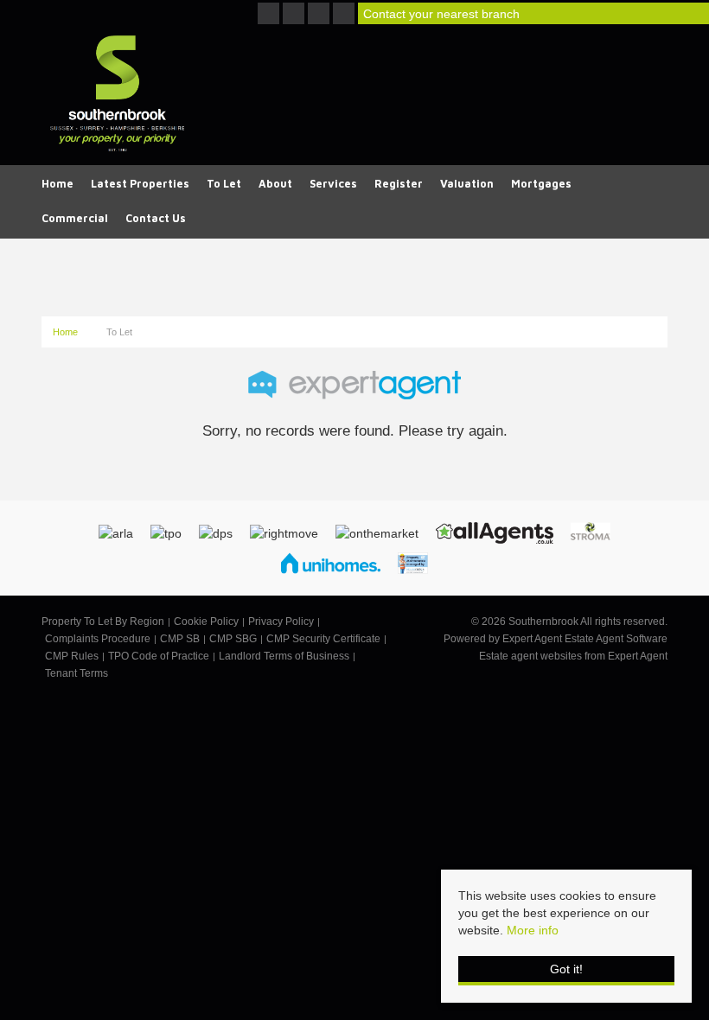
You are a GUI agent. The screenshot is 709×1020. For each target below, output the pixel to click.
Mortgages (541, 183)
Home (57, 183)
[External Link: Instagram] (320, 15)
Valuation (467, 183)
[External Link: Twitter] (295, 15)
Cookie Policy (206, 621)
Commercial (75, 218)
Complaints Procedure (97, 639)
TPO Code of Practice (158, 656)
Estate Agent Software (616, 639)
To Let (224, 183)
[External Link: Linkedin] (345, 15)
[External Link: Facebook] (270, 15)
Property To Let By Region (103, 621)
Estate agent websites (530, 656)
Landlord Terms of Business (284, 656)
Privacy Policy (281, 621)
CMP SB (180, 639)
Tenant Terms (76, 673)
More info (533, 930)
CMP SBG (233, 639)
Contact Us (155, 218)
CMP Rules (72, 656)
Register (398, 183)
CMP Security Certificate (323, 639)
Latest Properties (140, 183)
